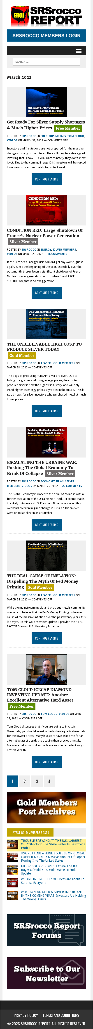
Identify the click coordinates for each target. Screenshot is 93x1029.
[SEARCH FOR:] (46, 61)
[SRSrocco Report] (46, 16)
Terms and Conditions (61, 1015)
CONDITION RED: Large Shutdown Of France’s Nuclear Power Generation (45, 233)
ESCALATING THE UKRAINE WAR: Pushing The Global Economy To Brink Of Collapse (42, 468)
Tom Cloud (75, 136)
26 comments (57, 254)
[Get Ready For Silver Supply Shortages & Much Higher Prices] (46, 114)
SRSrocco (29, 136)
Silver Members (64, 249)
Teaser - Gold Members (58, 363)
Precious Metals (53, 136)
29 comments (72, 486)
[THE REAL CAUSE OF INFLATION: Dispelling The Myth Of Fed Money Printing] (46, 568)
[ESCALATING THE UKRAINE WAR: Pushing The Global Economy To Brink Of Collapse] (46, 454)
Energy (46, 249)
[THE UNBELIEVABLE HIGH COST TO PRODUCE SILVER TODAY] (46, 336)
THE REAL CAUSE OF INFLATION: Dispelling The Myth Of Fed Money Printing (42, 581)
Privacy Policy (26, 1015)
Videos (12, 140)
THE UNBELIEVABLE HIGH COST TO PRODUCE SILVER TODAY (44, 346)
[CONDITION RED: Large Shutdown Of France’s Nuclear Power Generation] (46, 222)
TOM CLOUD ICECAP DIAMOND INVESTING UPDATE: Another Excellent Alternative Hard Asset (40, 695)
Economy (48, 481)
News (60, 481)
